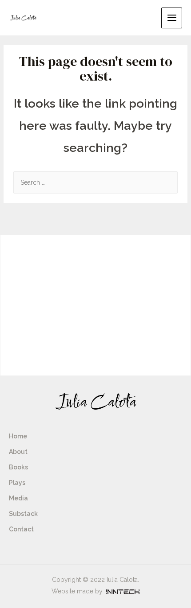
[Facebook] (32, 553)
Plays (17, 482)
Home (18, 436)
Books (18, 467)
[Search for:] (95, 182)
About (18, 451)
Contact (21, 529)
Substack (23, 513)
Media (18, 498)
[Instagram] (13, 553)
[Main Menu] (171, 18)
